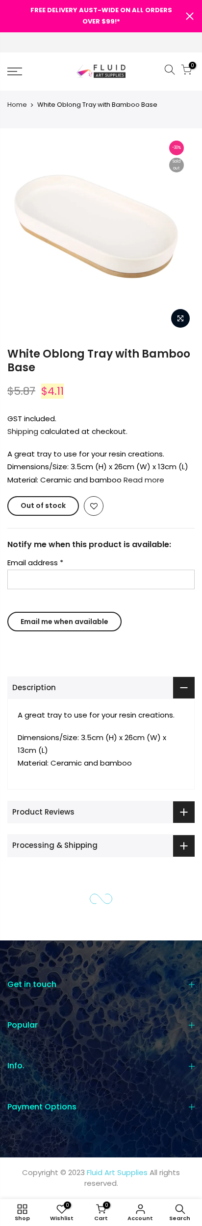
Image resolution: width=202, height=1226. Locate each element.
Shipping (22, 431)
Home (17, 104)
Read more (143, 480)
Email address (35, 562)
